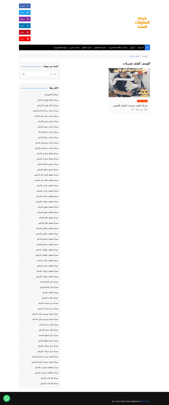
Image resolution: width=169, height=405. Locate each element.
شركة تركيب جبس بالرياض (47, 127)
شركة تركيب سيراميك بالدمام (46, 143)
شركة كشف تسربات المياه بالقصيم (130, 105)
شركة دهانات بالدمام (50, 292)
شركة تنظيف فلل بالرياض (48, 223)
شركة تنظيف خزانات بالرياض (47, 201)
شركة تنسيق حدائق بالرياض (47, 169)
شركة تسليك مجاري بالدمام (47, 153)
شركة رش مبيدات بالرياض (48, 308)
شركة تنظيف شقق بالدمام (48, 207)
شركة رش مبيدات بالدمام (48, 303)
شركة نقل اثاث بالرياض (49, 383)
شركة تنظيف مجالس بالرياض (47, 234)
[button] (6, 398)
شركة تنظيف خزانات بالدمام (47, 196)
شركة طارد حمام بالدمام (48, 325)
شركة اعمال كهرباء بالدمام (48, 100)
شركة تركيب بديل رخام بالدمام (46, 116)
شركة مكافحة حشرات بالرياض (46, 373)
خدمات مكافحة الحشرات (117, 47)
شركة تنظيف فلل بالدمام (48, 218)
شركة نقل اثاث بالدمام (49, 378)
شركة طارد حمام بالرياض (48, 330)
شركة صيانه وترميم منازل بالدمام (45, 319)
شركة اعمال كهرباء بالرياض (47, 105)
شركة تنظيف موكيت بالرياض (47, 276)
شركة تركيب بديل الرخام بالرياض (45, 111)
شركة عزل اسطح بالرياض (48, 341)
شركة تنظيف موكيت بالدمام (47, 271)
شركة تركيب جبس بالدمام (48, 121)
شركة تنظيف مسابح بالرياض (47, 244)
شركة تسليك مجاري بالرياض (47, 159)
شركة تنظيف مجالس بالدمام (47, 228)
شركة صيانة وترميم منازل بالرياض (45, 314)
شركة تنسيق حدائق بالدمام (48, 164)
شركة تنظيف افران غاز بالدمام (46, 180)
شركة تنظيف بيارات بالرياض (47, 191)
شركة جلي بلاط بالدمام (49, 282)
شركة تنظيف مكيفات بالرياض (46, 255)
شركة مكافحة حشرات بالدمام (46, 367)
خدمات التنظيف (100, 47)
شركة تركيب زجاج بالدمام (48, 132)
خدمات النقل (87, 47)
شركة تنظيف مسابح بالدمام (47, 239)
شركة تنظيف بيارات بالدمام (47, 185)
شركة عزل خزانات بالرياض (47, 351)
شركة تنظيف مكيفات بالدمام (47, 250)
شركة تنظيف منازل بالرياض (47, 266)
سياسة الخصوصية (60, 47)
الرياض (132, 47)
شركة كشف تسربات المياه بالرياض (44, 362)
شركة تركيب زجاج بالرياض (48, 137)
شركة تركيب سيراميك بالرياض (46, 148)
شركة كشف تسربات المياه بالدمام (45, 357)
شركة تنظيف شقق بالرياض (47, 212)
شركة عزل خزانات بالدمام (48, 346)
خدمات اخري (75, 47)
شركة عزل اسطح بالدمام (48, 335)
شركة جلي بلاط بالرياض (49, 287)
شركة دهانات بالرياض (50, 298)
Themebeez (145, 401)
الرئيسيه (140, 47)
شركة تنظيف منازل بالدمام (47, 260)
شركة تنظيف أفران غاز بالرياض (46, 175)
